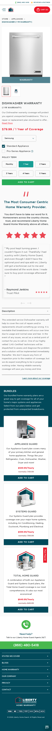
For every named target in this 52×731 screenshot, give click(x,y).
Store (5, 19)
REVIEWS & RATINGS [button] (42, 2)
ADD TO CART (26, 182)
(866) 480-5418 (26, 645)
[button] (26, 625)
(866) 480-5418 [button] (23, 2)
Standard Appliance (18, 146)
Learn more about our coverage (36, 378)
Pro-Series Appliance (19, 151)
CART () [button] (44, 9)
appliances (17, 19)
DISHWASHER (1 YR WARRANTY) (17, 22)
